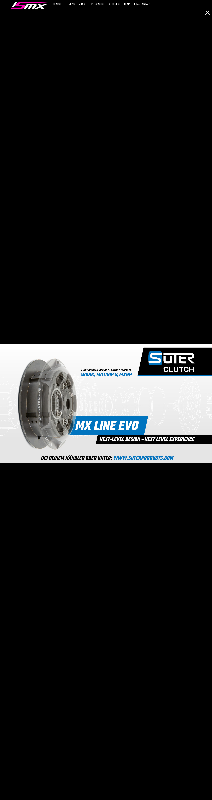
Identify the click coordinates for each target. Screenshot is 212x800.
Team (127, 4)
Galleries (114, 4)
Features (58, 4)
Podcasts (97, 4)
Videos (83, 4)
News (71, 4)
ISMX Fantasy (142, 4)
